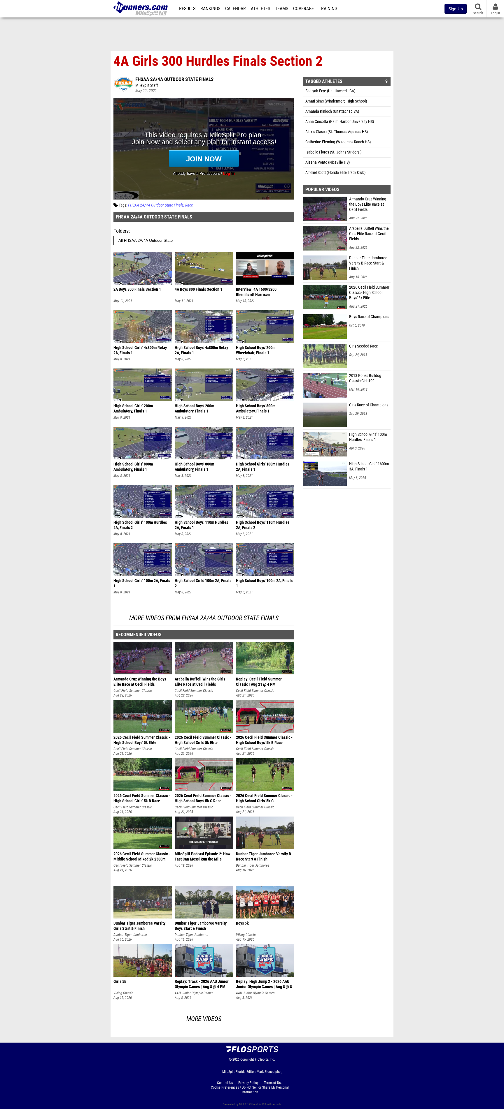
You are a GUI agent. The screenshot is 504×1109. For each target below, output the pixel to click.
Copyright (247, 1059)
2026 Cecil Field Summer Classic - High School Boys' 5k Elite (369, 292)
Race (189, 205)
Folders (121, 231)
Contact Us (225, 1083)
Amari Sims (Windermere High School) (336, 101)
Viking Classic (246, 935)
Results (187, 8)
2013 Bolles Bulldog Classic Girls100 (365, 378)
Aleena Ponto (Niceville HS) (327, 162)
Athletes (260, 8)
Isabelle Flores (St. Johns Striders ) (333, 152)
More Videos (203, 1018)
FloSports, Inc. (265, 1059)
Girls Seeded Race (363, 346)
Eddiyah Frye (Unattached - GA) (330, 91)
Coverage (303, 8)
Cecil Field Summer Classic (132, 691)
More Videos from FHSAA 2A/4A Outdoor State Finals (204, 618)
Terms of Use (273, 1083)
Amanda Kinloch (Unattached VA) (332, 111)
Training (328, 8)
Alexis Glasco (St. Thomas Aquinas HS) (336, 131)
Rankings (210, 8)
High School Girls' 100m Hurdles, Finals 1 (368, 437)
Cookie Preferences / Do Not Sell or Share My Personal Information (250, 1089)
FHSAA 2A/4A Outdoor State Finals (174, 79)
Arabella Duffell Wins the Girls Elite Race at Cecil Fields (369, 233)
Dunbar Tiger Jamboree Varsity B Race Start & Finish (368, 263)
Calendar (235, 8)
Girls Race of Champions (368, 405)
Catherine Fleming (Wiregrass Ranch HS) (338, 142)
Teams (281, 8)
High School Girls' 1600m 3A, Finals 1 (369, 466)
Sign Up (455, 8)
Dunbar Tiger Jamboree (253, 865)
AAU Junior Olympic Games (194, 993)
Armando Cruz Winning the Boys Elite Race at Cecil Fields (367, 204)
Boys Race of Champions (369, 316)
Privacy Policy (248, 1083)
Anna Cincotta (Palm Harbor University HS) (339, 121)
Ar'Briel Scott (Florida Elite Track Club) (335, 172)
